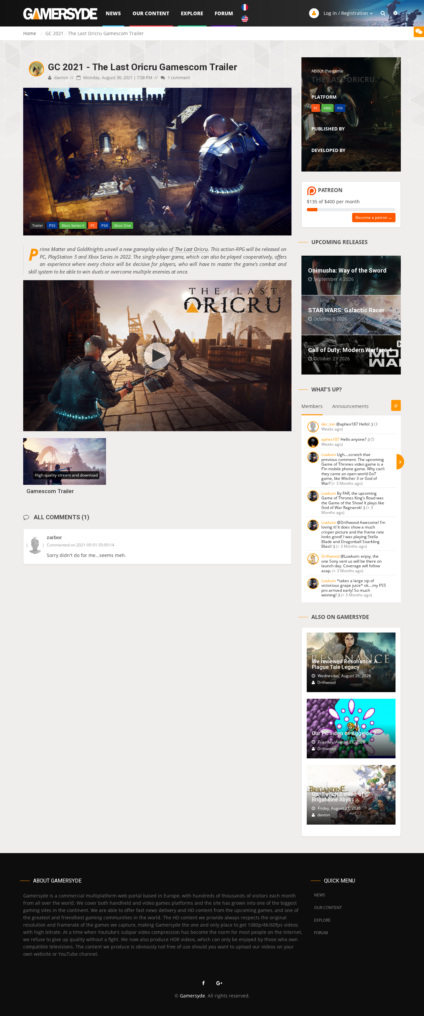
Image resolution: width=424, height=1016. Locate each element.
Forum (224, 13)
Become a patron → (373, 217)
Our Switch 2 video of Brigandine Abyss (338, 797)
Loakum (328, 454)
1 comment (178, 77)
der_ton (328, 424)
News (113, 13)
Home (29, 33)
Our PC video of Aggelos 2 (344, 733)
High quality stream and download (66, 475)
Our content (150, 13)
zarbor (54, 537)
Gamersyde (192, 995)
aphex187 (330, 439)
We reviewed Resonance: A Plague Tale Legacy (344, 664)
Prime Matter (324, 136)
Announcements (350, 406)
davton (60, 77)
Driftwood (330, 556)
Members (312, 406)
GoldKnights (323, 158)
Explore (192, 13)
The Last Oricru (191, 249)
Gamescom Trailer (50, 491)
